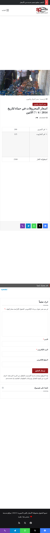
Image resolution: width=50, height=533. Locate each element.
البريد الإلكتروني (42, 349)
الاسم (45, 339)
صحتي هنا (26, 517)
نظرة (20, 517)
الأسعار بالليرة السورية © (24, 513)
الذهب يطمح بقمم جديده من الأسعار (32, 2)
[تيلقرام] (28, 226)
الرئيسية (43, 99)
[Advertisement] (25, 42)
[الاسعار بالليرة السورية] (42, 10)
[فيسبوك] (45, 226)
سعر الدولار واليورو (33, 99)
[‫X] (39, 226)
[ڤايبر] (22, 226)
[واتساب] (34, 226)
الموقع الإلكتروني (42, 360)
